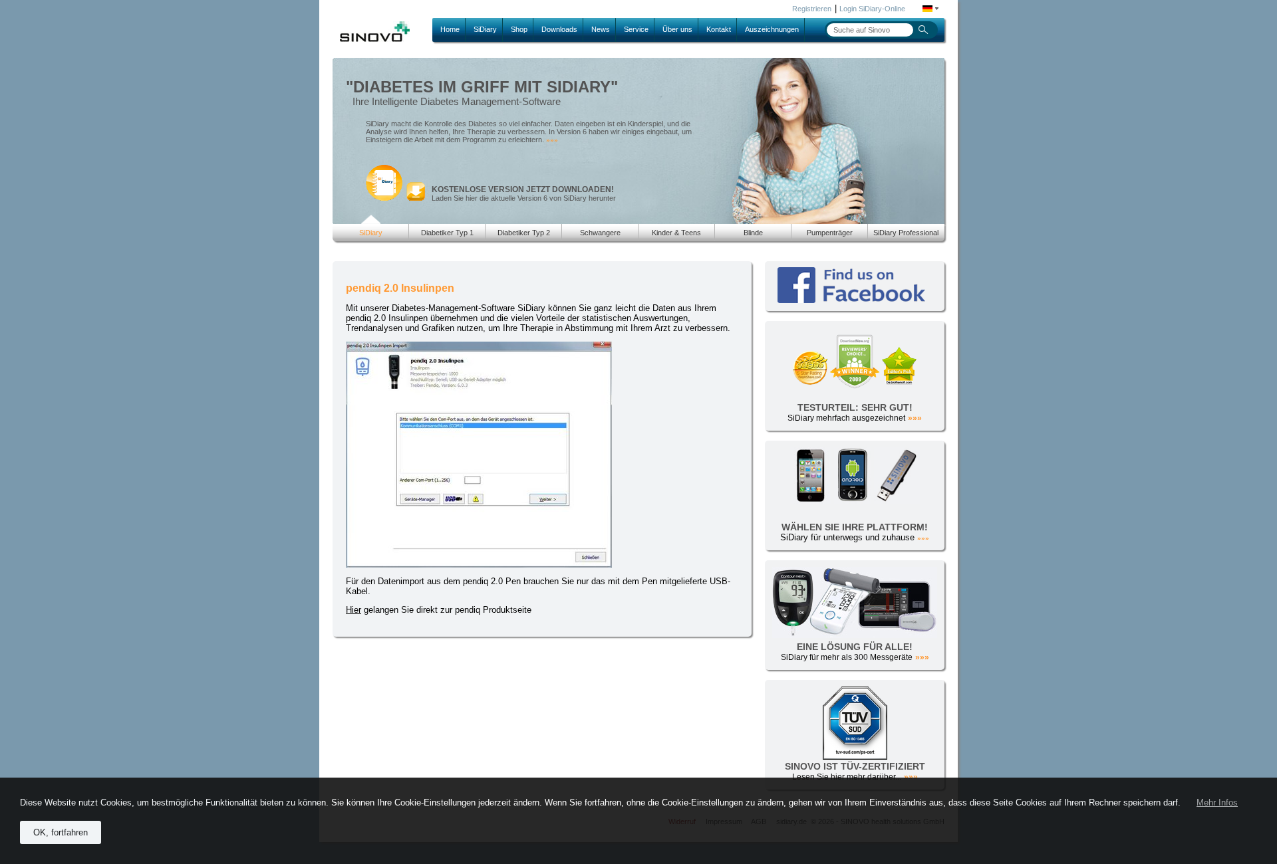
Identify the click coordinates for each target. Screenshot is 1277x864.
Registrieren (811, 9)
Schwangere (600, 233)
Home (450, 29)
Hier (353, 610)
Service (636, 29)
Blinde (753, 233)
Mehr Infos (1217, 803)
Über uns (677, 29)
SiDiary (485, 29)
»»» (552, 140)
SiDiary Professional (905, 233)
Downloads (559, 29)
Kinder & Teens (676, 233)
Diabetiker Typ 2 (523, 233)
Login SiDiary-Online (872, 9)
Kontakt (718, 29)
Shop (519, 29)
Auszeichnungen (772, 29)
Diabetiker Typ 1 (447, 233)
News (600, 29)
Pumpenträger (830, 233)
